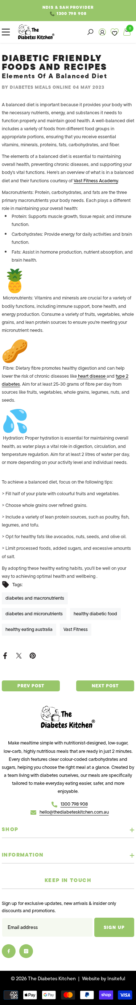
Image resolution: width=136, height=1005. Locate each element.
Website (91, 978)
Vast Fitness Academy (96, 180)
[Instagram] (26, 951)
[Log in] (102, 32)
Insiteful (116, 978)
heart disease (92, 376)
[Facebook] (5, 655)
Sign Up (114, 927)
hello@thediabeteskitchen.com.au (74, 812)
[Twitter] (19, 655)
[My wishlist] (115, 32)
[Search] (90, 32)
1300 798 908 (72, 13)
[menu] (6, 32)
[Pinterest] (32, 655)
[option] (68, 10)
